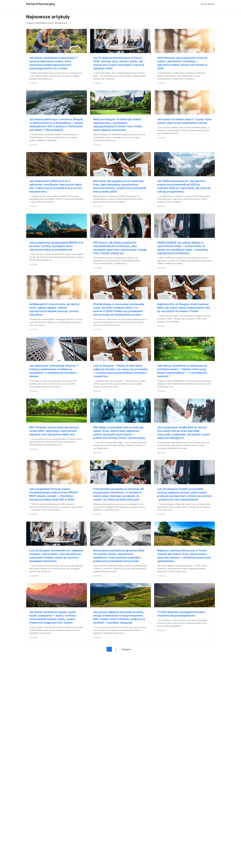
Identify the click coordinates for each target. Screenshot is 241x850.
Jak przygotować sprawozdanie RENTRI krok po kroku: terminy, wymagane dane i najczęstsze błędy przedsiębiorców (56, 246)
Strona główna (208, 4)
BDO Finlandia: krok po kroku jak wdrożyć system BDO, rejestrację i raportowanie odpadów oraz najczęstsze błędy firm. (54, 431)
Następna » (127, 649)
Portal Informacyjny (40, 4)
